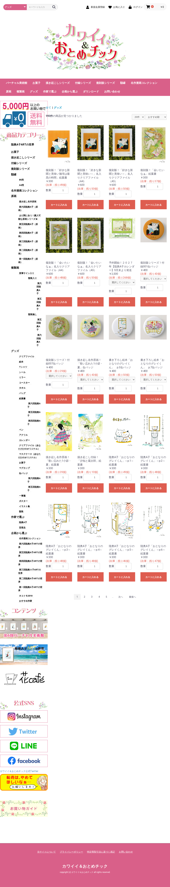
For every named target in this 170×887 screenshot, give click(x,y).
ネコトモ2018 (25, 595)
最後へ (132, 596)
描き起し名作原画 (27, 201)
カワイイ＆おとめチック (85, 866)
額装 (21, 511)
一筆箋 (22, 495)
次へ (120, 596)
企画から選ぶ (70, 91)
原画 (8, 91)
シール (22, 372)
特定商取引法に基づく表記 (101, 851)
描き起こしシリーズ (58, 82)
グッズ (34, 91)
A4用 (21, 185)
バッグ (22, 393)
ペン (21, 429)
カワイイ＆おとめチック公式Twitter (19, 771)
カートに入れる (59, 204)
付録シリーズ (83, 82)
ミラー (22, 377)
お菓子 (37, 82)
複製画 (21, 91)
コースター (24, 382)
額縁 (123, 82)
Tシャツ (23, 367)
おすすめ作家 (25, 601)
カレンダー (24, 440)
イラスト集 (24, 506)
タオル (22, 388)
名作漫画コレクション (144, 82)
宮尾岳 (22, 527)
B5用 (21, 179)
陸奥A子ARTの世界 (22, 144)
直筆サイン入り (26, 273)
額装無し (32, 314)
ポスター (23, 501)
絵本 (21, 361)
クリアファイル (26, 356)
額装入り (32, 278)
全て (48, 107)
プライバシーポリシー (71, 851)
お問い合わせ (112, 91)
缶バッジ (23, 473)
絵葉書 (22, 398)
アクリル (23, 435)
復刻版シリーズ (105, 82)
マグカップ (24, 468)
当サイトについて (46, 851)
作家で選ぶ (49, 91)
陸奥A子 (23, 522)
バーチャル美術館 (16, 82)
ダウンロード (91, 91)
